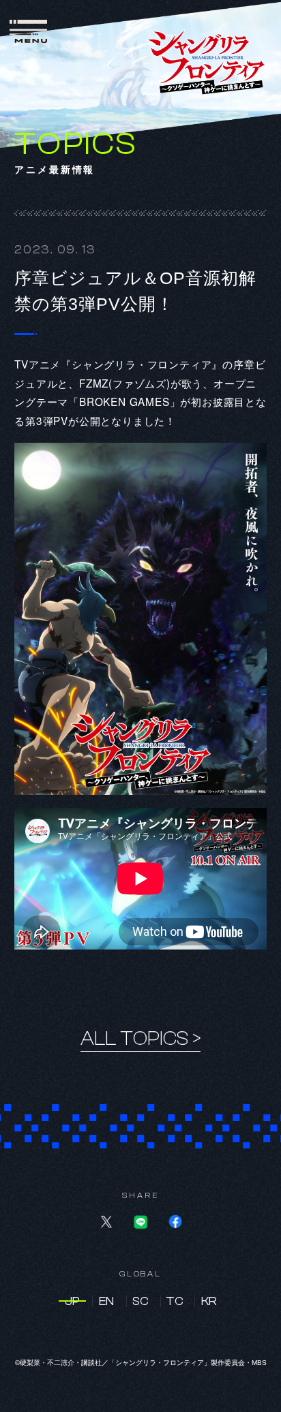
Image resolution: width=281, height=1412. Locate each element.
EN (106, 1301)
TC (174, 1301)
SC (140, 1301)
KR (209, 1301)
